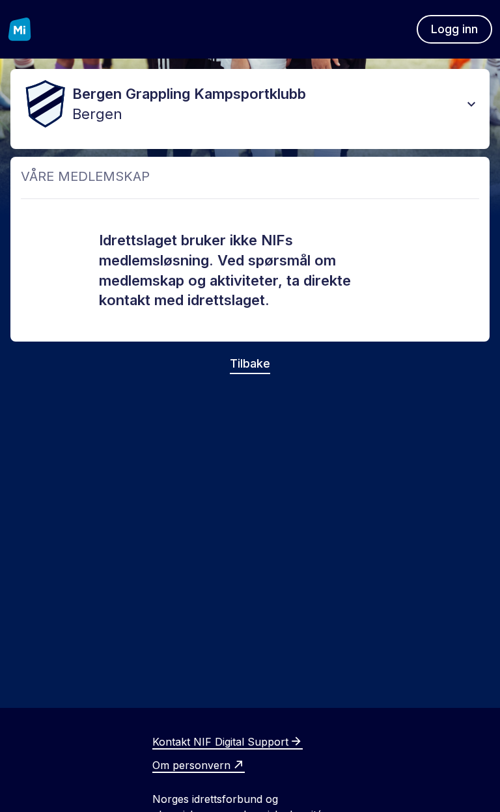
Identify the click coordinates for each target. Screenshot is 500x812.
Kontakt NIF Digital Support (220, 741)
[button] (471, 104)
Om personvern (191, 765)
